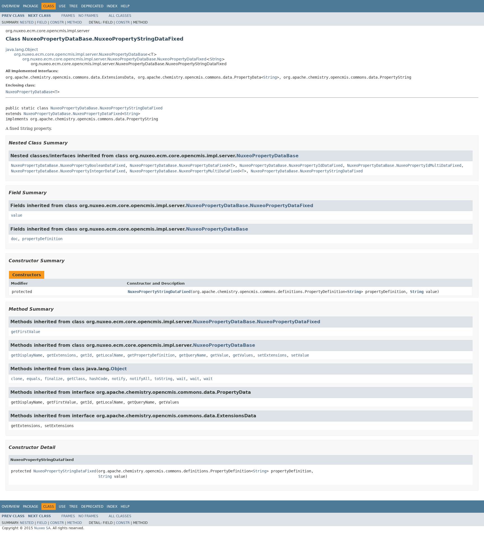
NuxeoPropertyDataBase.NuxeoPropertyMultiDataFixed (184, 171)
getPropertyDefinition (150, 355)
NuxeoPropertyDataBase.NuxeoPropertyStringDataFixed (106, 108)
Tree (73, 6)
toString (163, 378)
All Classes (120, 16)
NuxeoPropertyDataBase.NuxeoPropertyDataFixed (73, 113)
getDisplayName (26, 355)
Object (119, 368)
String (216, 59)
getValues (243, 355)
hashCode (98, 378)
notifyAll (140, 378)
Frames (68, 16)
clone (16, 378)
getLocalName (109, 355)
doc (14, 238)
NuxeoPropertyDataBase (29, 92)
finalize (53, 378)
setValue (300, 355)
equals (33, 378)
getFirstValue (25, 331)
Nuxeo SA (42, 528)
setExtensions (272, 355)
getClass (76, 378)
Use (62, 6)
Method (74, 22)
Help (125, 6)
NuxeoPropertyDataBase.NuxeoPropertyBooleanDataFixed (68, 165)
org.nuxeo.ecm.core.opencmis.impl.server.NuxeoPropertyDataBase (81, 54)
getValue (219, 355)
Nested (27, 22)
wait (181, 378)
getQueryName (192, 355)
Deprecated (92, 6)
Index (112, 6)
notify (118, 378)
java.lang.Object (22, 49)
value (16, 215)
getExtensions (61, 355)
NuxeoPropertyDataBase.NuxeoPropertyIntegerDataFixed (68, 171)
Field (42, 22)
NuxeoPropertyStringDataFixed (159, 291)
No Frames (88, 16)
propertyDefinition (42, 238)
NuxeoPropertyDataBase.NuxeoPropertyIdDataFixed (291, 165)
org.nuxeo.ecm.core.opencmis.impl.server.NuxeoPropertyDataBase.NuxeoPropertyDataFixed (114, 59)
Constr (57, 22)
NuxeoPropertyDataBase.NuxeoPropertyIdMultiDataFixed (404, 165)
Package (30, 6)
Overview (11, 6)
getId (86, 355)
